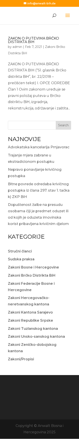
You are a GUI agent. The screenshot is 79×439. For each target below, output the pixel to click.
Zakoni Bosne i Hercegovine (33, 267)
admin (17, 47)
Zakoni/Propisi (21, 359)
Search (63, 125)
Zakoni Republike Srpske (30, 320)
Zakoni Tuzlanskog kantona (33, 329)
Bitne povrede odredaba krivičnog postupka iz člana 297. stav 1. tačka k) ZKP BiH (39, 190)
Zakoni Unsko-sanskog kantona (36, 336)
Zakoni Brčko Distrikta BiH (32, 275)
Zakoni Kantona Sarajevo (30, 312)
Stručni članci (20, 251)
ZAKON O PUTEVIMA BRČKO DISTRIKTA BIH (33, 40)
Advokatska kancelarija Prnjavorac (38, 147)
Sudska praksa (21, 259)
